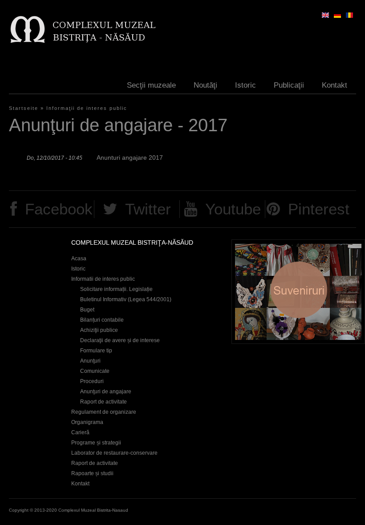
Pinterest (318, 209)
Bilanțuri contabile (102, 320)
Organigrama (87, 422)
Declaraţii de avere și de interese (120, 340)
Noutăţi (205, 85)
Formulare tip (96, 350)
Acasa (78, 258)
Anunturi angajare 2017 (130, 157)
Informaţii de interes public (86, 108)
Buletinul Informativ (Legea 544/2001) (125, 299)
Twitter (148, 209)
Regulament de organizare (103, 412)
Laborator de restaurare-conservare (114, 453)
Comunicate (95, 371)
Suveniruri (298, 291)
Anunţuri (90, 361)
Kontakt (334, 85)
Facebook (59, 209)
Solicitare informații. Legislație (116, 289)
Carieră (80, 432)
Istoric (245, 85)
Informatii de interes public (103, 279)
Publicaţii (289, 85)
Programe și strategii (96, 443)
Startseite (23, 108)
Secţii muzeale (151, 85)
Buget (87, 310)
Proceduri (92, 381)
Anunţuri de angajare (105, 391)
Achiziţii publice (99, 330)
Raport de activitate (103, 402)
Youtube (233, 209)
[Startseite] (82, 29)
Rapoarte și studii (92, 473)
